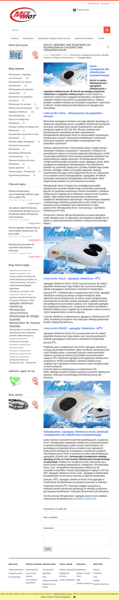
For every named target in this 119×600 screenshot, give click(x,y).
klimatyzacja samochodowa (19, 311)
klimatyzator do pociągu (19, 342)
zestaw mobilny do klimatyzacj (22, 276)
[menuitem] (15, 38)
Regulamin (47, 573)
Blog (78, 580)
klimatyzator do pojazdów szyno (20, 344)
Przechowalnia (14, 577)
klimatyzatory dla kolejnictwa (23, 332)
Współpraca (81, 570)
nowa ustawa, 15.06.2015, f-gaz (20, 294)
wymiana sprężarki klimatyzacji (23, 297)
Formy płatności (32, 570)
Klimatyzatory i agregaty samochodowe (85, 55)
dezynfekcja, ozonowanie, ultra (22, 291)
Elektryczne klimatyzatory (20, 108)
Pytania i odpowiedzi (67, 570)
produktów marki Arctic (84, 498)
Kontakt (96, 580)
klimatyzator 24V (17, 363)
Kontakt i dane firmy (101, 584)
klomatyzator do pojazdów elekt (20, 350)
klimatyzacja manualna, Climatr (22, 300)
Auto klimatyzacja (17, 115)
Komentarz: (49, 528)
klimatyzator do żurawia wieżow (24, 329)
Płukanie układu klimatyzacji (21, 141)
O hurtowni (97, 573)
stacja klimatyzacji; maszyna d (23, 282)
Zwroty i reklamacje (67, 580)
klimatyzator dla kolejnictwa (19, 338)
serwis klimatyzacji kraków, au (23, 279)
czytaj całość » (34, 203)
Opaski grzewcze (16, 167)
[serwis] (25, 404)
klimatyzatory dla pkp (17, 347)
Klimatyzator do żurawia (20, 104)
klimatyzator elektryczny (19, 360)
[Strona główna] (23, 15)
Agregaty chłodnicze (18, 112)
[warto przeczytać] (25, 55)
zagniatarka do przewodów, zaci (20, 270)
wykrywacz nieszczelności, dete (20, 273)
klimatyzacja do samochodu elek (20, 354)
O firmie (96, 570)
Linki (95, 577)
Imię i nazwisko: (51, 517)
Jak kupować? (48, 570)
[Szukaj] (107, 30)
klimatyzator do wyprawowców (19, 357)
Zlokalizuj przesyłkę (50, 580)
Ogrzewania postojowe (19, 175)
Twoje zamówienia (16, 570)
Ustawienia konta (15, 573)
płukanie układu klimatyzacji (21, 335)
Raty (44, 577)
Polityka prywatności (84, 583)
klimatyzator (31, 363)
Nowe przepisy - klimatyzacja (22, 171)
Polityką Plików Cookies (62, 594)
